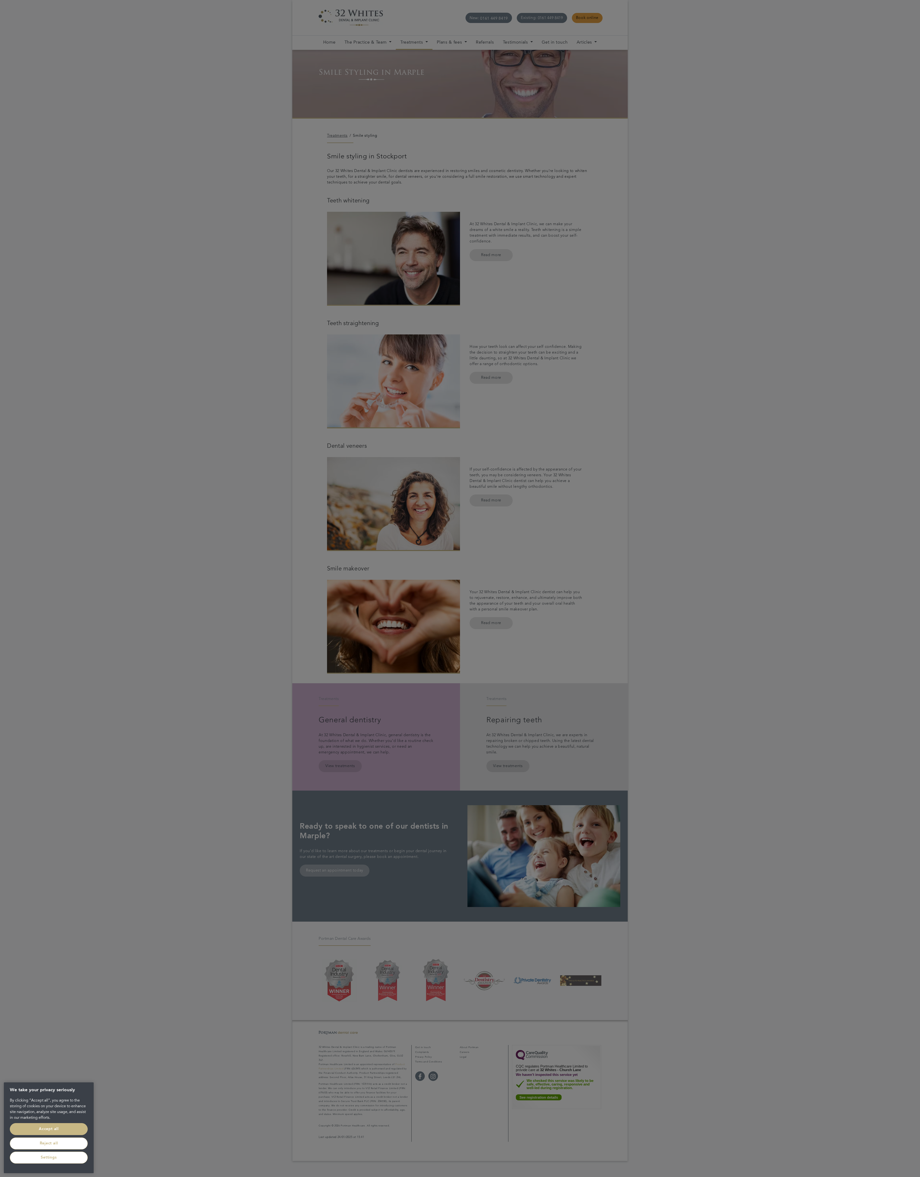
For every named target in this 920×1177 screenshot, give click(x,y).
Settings (49, 1158)
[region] (49, 1127)
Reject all (49, 1143)
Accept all (49, 1129)
